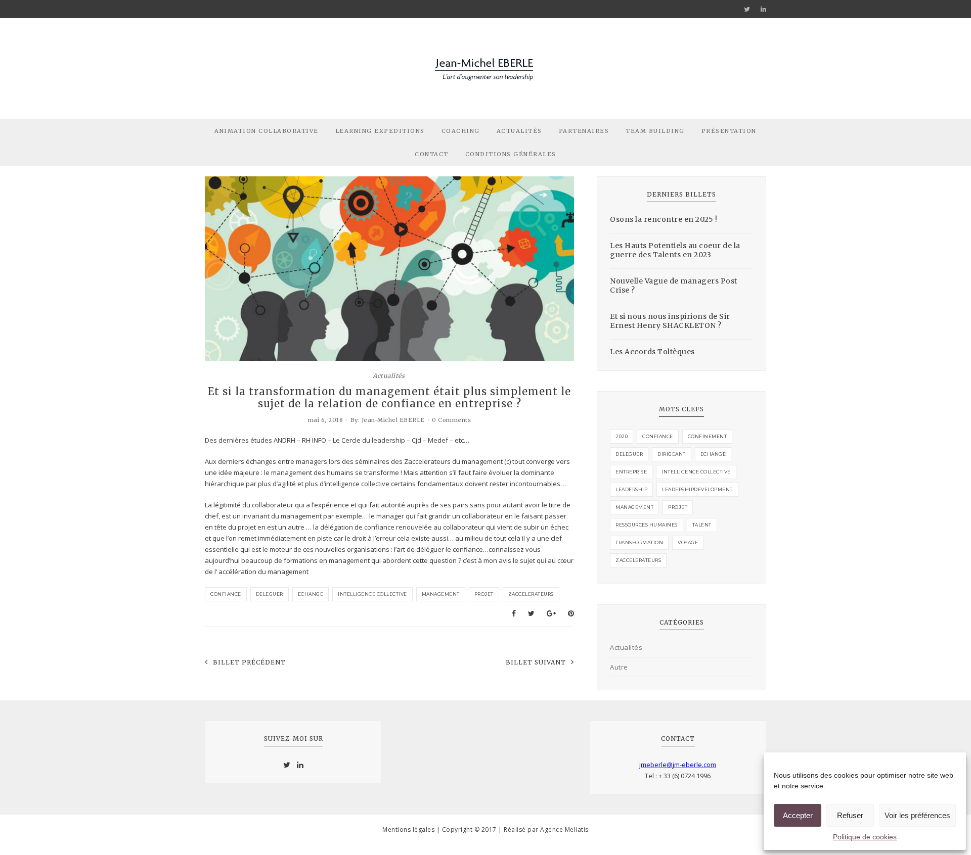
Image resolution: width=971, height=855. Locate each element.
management (441, 594)
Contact (432, 154)
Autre (619, 667)
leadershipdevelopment (697, 489)
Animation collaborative (266, 130)
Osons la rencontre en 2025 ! (663, 219)
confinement (707, 436)
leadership (631, 489)
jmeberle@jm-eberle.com (677, 764)
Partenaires (584, 130)
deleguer (269, 594)
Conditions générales (510, 154)
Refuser (850, 815)
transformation (639, 542)
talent (702, 525)
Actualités (519, 130)
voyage (688, 542)
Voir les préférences (917, 815)
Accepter (798, 815)
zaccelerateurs (531, 594)
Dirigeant (671, 454)
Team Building (655, 130)
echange (311, 594)
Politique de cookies (865, 837)
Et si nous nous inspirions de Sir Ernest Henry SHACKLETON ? (670, 321)
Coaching (461, 130)
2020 (621, 436)
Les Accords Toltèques (652, 351)
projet (484, 594)
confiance (225, 594)
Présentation (729, 130)
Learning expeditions (380, 130)
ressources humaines (646, 525)
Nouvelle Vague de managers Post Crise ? (673, 285)
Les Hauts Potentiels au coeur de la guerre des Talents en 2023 (675, 250)
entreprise (631, 471)
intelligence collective (372, 594)
